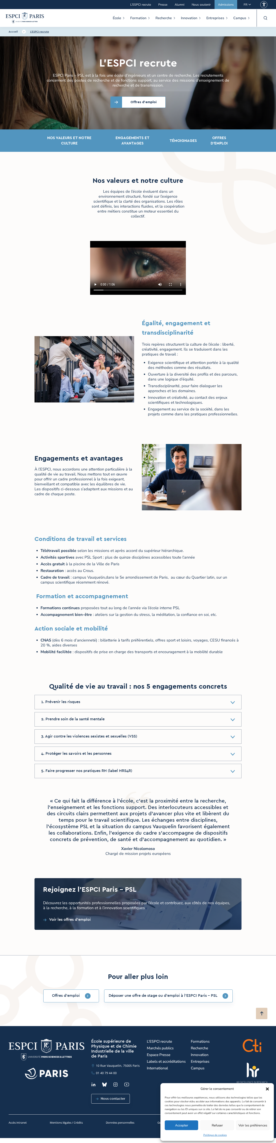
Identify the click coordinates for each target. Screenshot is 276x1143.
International (157, 1068)
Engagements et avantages (132, 140)
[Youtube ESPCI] (126, 1084)
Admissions (226, 5)
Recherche (163, 18)
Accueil (13, 31)
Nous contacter (113, 1098)
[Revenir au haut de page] (261, 1013)
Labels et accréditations (166, 1061)
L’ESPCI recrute (140, 5)
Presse (162, 5)
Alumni (179, 5)
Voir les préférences (252, 1125)
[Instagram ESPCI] (115, 1084)
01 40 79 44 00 (106, 1073)
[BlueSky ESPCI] (104, 1084)
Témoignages (181, 141)
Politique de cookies (215, 1135)
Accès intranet (18, 1122)
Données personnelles (120, 1122)
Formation (138, 18)
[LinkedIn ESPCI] (93, 1084)
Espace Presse (158, 1054)
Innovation (189, 18)
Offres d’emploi (219, 140)
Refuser (217, 1125)
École (117, 18)
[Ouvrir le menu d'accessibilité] (263, 4)
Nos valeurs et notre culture (69, 140)
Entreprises (215, 18)
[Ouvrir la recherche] (265, 18)
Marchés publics (160, 1048)
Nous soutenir (201, 5)
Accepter (181, 1125)
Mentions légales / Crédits (66, 1122)
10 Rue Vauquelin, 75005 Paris (118, 1066)
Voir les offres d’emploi (70, 920)
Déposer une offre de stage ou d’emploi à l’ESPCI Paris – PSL (163, 996)
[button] (267, 1089)
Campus (239, 18)
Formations (200, 1041)
